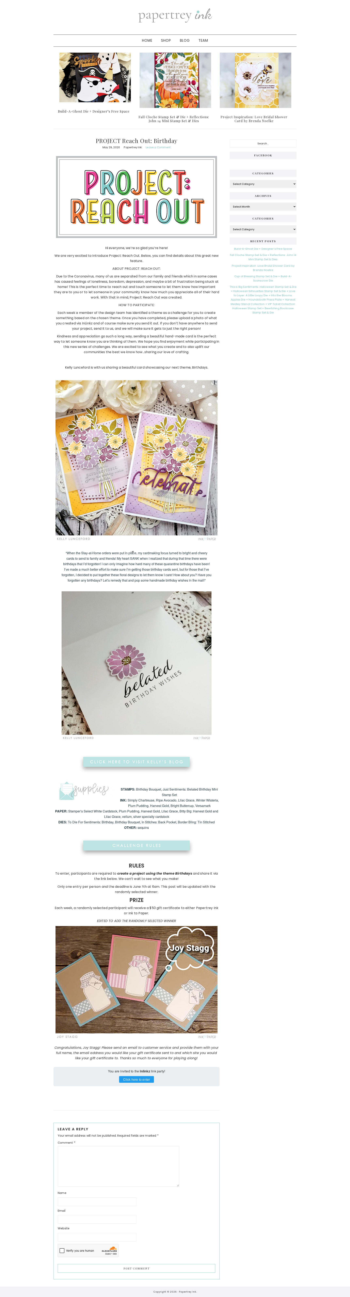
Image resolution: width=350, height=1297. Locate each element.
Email (61, 1211)
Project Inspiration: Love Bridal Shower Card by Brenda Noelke (254, 119)
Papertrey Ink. (188, 1291)
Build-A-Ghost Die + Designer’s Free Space (93, 111)
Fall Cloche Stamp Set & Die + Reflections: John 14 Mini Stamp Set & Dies (174, 119)
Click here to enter (136, 1079)
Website (63, 1228)
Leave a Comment (158, 147)
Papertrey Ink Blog (175, 15)
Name (62, 1193)
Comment (66, 1143)
